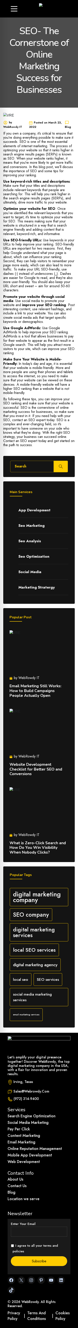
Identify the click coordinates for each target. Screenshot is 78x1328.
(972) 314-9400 (26, 1098)
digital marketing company (37, 897)
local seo (20, 979)
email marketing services (26, 1014)
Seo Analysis (29, 541)
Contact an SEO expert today (25, 440)
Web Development (24, 1162)
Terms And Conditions (36, 1315)
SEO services (48, 979)
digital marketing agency (35, 965)
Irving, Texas (23, 1081)
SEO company (31, 915)
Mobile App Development (30, 1155)
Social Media (29, 571)
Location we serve (23, 1199)
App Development (34, 510)
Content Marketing (24, 1135)
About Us (15, 1179)
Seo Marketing (31, 525)
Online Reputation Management (35, 1148)
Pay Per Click (19, 1129)
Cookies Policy (62, 1315)
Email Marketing (21, 1142)
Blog (11, 1192)
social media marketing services (32, 997)
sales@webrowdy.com (31, 1091)
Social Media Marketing (28, 1122)
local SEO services (34, 950)
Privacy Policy (14, 1315)
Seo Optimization (33, 556)
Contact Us (17, 1186)
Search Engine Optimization (31, 1116)
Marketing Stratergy (36, 587)
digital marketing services (34, 932)
